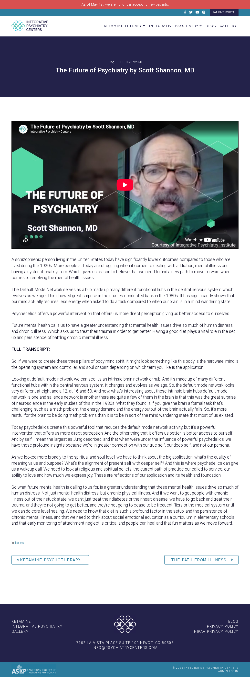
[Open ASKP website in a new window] (33, 669)
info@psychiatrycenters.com (125, 648)
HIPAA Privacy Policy (216, 632)
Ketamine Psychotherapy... (51, 559)
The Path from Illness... (201, 559)
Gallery (228, 26)
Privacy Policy (223, 626)
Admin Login (228, 671)
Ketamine (21, 622)
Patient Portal (224, 12)
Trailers (19, 542)
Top (20, 12)
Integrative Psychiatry (174, 26)
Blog (211, 26)
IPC (120, 62)
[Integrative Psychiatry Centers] (29, 25)
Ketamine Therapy (123, 26)
